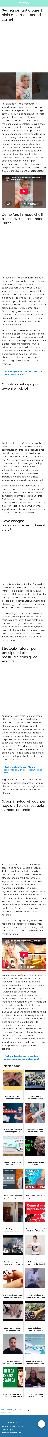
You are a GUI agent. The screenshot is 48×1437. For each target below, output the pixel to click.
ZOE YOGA (24, 3)
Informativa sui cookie (11, 1433)
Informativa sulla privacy (12, 1426)
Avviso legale (7, 1429)
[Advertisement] (24, 47)
